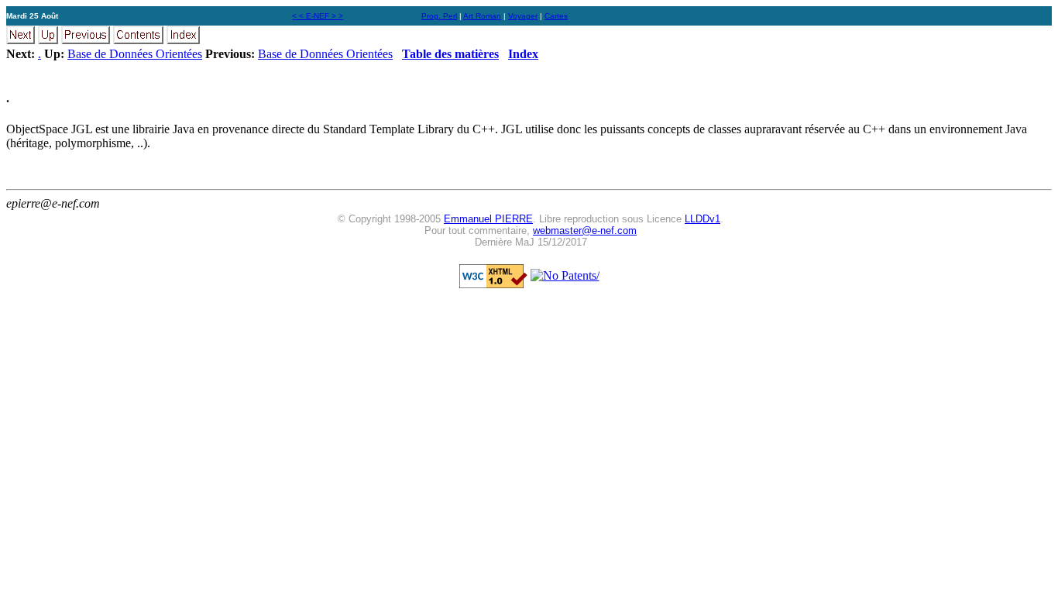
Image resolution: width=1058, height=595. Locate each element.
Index (523, 53)
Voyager (523, 16)
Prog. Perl (439, 16)
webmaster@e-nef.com (585, 230)
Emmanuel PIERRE (488, 219)
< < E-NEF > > (317, 16)
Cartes (556, 16)
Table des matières (450, 53)
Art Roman (482, 16)
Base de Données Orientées (134, 53)
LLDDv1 (702, 219)
